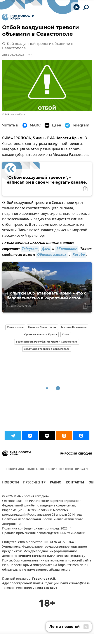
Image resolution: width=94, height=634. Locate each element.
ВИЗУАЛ (81, 469)
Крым (65, 334)
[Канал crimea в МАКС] (81, 435)
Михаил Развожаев (74, 327)
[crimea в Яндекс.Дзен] (47, 435)
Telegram (30, 249)
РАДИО (55, 482)
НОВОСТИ (10, 482)
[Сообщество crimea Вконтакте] (30, 435)
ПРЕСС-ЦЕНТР (34, 482)
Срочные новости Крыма (40, 334)
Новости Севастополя (42, 327)
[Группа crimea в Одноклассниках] (64, 435)
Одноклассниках (51, 255)
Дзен (46, 249)
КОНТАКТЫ (75, 482)
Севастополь (15, 327)
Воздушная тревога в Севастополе (47, 348)
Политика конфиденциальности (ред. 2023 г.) (36, 528)
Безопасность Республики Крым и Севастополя (47, 341)
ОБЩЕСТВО (35, 469)
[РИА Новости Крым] (18, 17)
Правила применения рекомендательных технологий (43, 533)
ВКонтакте (66, 249)
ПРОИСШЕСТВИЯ (59, 469)
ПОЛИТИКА (15, 469)
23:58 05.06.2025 (13, 54)
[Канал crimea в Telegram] (13, 435)
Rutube (79, 255)
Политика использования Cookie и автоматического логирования (42, 522)
